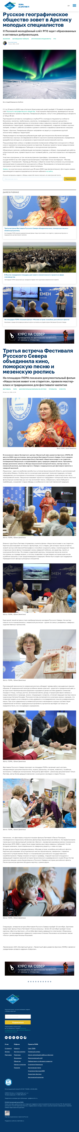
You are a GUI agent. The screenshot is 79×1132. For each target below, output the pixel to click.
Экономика (17, 1058)
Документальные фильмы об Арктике (32, 389)
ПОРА (15, 389)
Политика (17, 1055)
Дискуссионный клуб (35, 1058)
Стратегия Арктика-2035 (36, 1071)
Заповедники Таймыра (20, 39)
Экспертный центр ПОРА (16, 1102)
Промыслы (53, 389)
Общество (17, 1061)
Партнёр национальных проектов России (16, 1117)
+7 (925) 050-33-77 (21, 1094)
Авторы (7, 1051)
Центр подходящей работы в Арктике (40, 1055)
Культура (62, 389)
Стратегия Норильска (35, 1064)
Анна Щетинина (12, 42)
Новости (17, 1048)
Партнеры (8, 1055)
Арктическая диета (34, 1067)
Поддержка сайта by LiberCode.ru (14, 1121)
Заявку (5, 169)
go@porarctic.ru (32, 1098)
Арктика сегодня (19, 1051)
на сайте (49, 171)
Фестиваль (7, 389)
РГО (54, 39)
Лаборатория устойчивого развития (40, 1061)
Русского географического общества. (21, 111)
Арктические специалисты (41, 39)
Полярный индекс (34, 1051)
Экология (6, 39)
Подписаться (70, 179)
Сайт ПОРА (31, 1048)
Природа (17, 1067)
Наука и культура (20, 1064)
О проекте (8, 1048)
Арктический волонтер (36, 1077)
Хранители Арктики (34, 1074)
